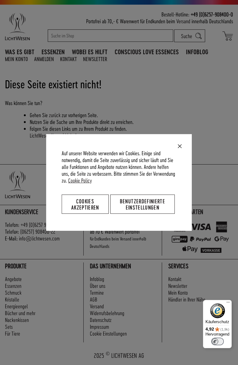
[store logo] (24, 26)
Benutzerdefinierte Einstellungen (142, 204)
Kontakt (68, 58)
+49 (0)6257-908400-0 (212, 14)
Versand (183, 21)
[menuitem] (19, 51)
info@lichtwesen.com (39, 238)
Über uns (97, 285)
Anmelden (44, 58)
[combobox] (111, 35)
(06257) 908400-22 (37, 231)
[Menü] (228, 303)
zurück (54, 115)
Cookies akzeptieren (85, 204)
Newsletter (95, 58)
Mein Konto (16, 58)
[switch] (217, 341)
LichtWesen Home (45, 135)
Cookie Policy (80, 180)
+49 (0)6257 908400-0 (41, 224)
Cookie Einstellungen (108, 333)
